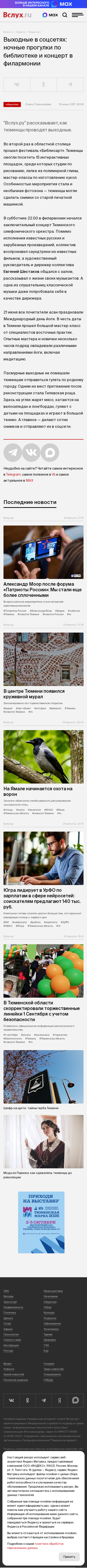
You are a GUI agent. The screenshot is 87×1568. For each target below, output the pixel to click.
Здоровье (50, 1339)
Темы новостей (54, 1369)
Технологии (11, 1334)
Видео (7, 1363)
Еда (46, 1350)
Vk (53, 474)
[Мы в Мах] (50, 15)
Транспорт (10, 1301)
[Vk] (11, 1401)
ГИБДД (48, 1380)
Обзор (47, 1307)
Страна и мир (12, 1339)
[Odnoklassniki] (27, 1401)
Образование (52, 1323)
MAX (29, 480)
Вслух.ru (17, 15)
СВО (6, 1291)
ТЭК (46, 1345)
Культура (49, 1312)
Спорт (7, 1323)
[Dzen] (60, 1401)
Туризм (48, 1334)
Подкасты (50, 1318)
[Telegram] (43, 1401)
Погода (8, 1350)
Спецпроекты (52, 1374)
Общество (34, 32)
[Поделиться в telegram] (70, 85)
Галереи (49, 1363)
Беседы (8, 1296)
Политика (9, 1312)
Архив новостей (13, 1374)
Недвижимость (13, 1307)
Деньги (8, 1318)
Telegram (13, 474)
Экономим (51, 1296)
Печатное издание (15, 1380)
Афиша (8, 1329)
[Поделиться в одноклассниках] (43, 85)
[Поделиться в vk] (17, 85)
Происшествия (53, 1291)
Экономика (51, 1329)
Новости (20, 32)
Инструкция (11, 1345)
